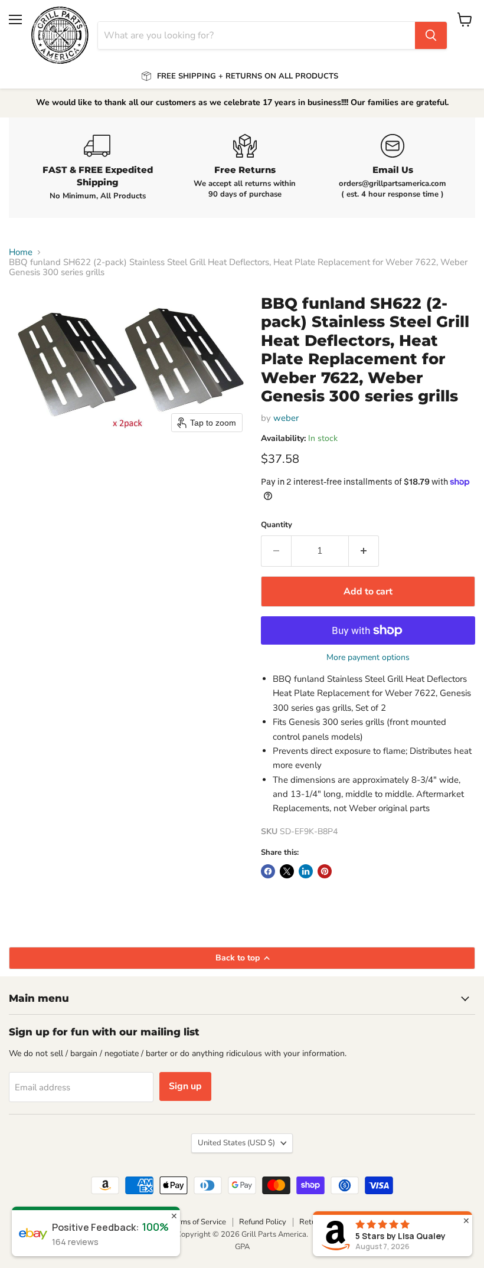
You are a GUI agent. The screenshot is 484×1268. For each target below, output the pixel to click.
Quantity (276, 525)
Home (20, 252)
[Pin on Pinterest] (325, 871)
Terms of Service (197, 1222)
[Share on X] (287, 871)
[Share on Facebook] (268, 871)
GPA (242, 1246)
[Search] (431, 35)
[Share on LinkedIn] (306, 871)
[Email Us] (392, 167)
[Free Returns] (245, 167)
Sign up (185, 1086)
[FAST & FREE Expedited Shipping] (97, 167)
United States (236, 1143)
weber (286, 418)
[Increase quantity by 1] (364, 550)
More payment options (368, 657)
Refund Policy (262, 1222)
